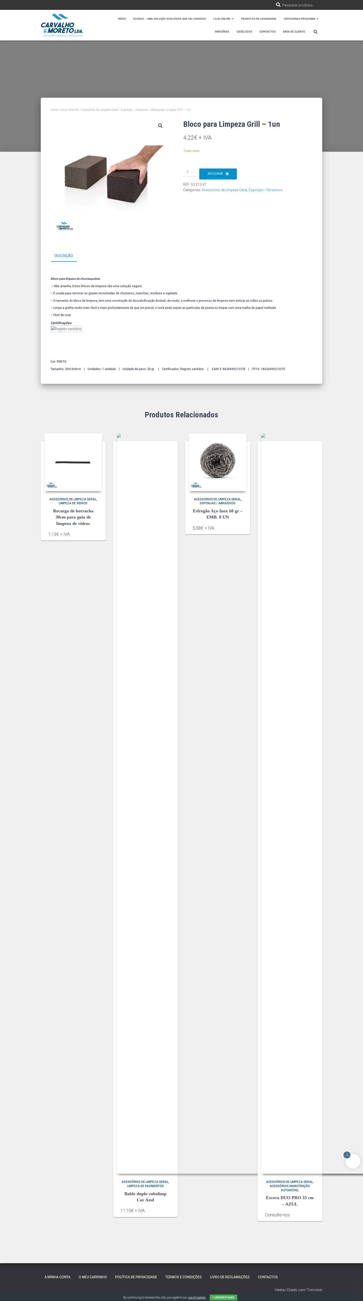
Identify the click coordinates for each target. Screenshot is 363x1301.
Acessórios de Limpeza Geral (99, 110)
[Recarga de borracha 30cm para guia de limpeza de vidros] (73, 462)
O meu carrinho (93, 1277)
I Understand (223, 1297)
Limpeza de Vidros (73, 503)
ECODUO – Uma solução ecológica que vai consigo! (169, 18)
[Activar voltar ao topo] (353, 1291)
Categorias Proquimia (300, 18)
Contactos (268, 31)
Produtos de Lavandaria (258, 18)
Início (122, 18)
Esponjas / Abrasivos (134, 110)
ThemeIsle (314, 1290)
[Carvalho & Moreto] (62, 25)
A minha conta (57, 1277)
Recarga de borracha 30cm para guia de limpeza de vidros (73, 517)
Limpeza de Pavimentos (145, 1186)
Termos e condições (183, 1277)
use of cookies (197, 1297)
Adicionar (215, 173)
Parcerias (222, 31)
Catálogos (244, 31)
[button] (232, 18)
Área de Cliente (294, 31)
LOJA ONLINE (69, 110)
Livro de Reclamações (230, 1277)
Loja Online (222, 18)
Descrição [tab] (63, 256)
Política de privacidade (136, 1277)
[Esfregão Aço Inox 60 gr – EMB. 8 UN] (217, 462)
